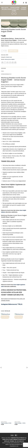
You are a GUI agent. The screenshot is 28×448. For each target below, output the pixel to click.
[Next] (27, 370)
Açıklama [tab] (3, 68)
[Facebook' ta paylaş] (5, 62)
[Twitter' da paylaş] (7, 62)
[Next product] (12, 13)
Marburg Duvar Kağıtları (10, 59)
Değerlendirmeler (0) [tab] (6, 74)
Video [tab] (2, 71)
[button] (2, 2)
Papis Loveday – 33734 (20, 423)
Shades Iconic (9, 57)
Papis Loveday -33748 (6, 423)
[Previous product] (15, 13)
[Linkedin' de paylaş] (15, 62)
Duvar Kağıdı (14, 7)
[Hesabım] (23, 2)
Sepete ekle (13, 50)
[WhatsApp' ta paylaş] (2, 62)
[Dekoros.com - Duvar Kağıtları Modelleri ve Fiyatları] (14, 2)
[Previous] (1, 370)
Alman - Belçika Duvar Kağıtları (14, 8)
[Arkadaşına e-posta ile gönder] (10, 62)
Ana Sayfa (4, 7)
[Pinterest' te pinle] (13, 62)
